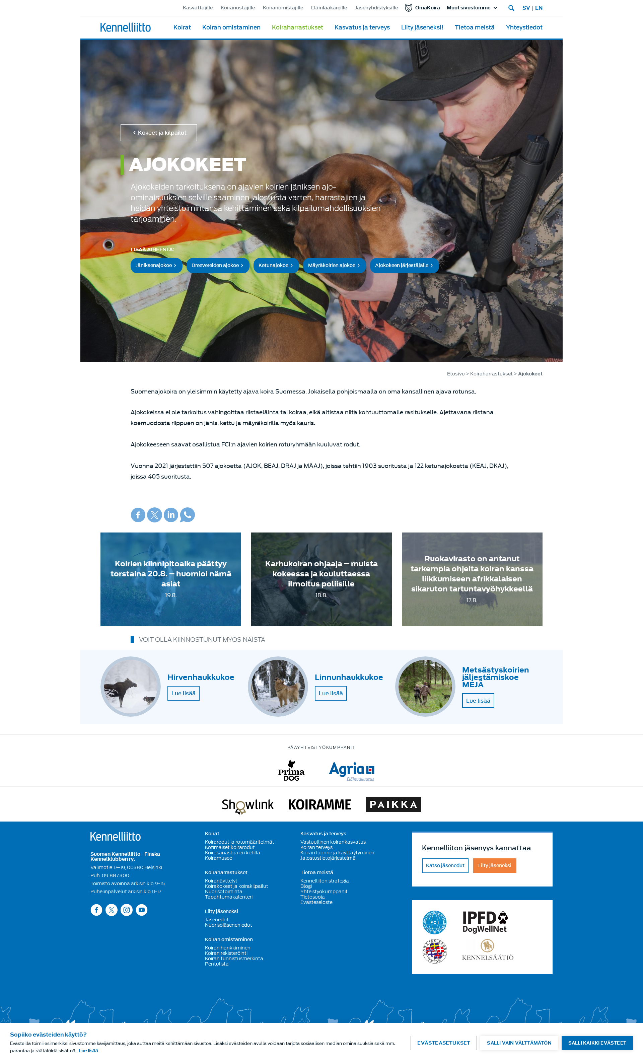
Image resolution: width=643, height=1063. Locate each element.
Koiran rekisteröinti (226, 953)
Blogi (306, 886)
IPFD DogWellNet (485, 922)
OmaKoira (427, 7)
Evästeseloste (316, 902)
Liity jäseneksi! (422, 27)
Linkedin (170, 514)
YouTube (142, 910)
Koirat (182, 27)
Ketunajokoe (273, 265)
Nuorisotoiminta (223, 891)
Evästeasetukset (443, 1043)
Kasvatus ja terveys (362, 27)
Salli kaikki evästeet (597, 1043)
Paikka (393, 806)
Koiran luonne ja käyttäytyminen (337, 852)
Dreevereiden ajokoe (215, 265)
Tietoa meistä (475, 27)
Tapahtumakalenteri (229, 897)
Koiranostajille (238, 7)
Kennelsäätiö (487, 951)
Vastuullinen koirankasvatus (333, 842)
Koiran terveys (316, 847)
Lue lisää (183, 693)
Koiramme (320, 806)
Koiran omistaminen (231, 27)
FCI (435, 922)
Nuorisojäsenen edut (228, 925)
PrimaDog (291, 770)
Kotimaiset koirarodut (230, 847)
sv (526, 8)
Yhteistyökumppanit (324, 891)
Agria (351, 770)
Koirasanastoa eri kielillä (232, 852)
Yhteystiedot (524, 27)
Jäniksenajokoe (154, 265)
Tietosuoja (312, 897)
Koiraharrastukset (297, 27)
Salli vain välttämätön (519, 1043)
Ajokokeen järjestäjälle (401, 265)
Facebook (138, 514)
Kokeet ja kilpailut (162, 133)
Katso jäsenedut (445, 865)
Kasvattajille (198, 7)
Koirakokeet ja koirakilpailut (236, 886)
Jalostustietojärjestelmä (328, 858)
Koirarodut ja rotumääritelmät (239, 842)
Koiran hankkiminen (228, 947)
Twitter (154, 514)
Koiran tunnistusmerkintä (234, 958)
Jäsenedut (217, 919)
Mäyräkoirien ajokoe (331, 265)
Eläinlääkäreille (329, 7)
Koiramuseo (218, 858)
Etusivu (456, 373)
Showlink (248, 806)
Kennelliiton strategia (324, 880)
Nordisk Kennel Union (435, 951)
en (539, 8)
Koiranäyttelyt (221, 880)
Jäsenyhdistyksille (376, 7)
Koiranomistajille (283, 7)
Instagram (127, 910)
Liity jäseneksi (221, 911)
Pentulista (217, 964)
